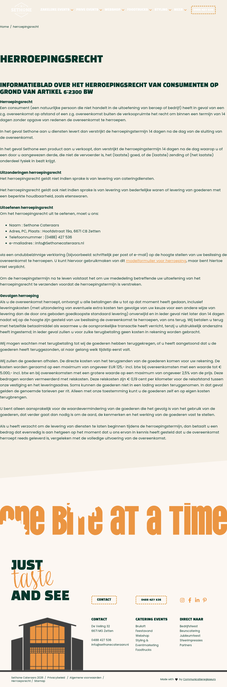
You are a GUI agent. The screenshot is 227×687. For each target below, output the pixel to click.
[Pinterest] (204, 600)
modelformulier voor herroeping (156, 260)
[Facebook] (189, 600)
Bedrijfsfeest (189, 626)
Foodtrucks (137, 9)
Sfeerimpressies (191, 640)
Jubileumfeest (190, 636)
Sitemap (39, 681)
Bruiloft (141, 626)
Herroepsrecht (21, 681)
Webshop (112, 9)
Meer (178, 9)
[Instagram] (182, 600)
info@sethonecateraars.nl (110, 645)
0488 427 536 (203, 9)
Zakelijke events (54, 9)
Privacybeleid (56, 678)
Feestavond (144, 631)
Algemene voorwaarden (85, 678)
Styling (161, 9)
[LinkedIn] (197, 600)
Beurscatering (190, 631)
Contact (104, 599)
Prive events (87, 9)
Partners (186, 645)
